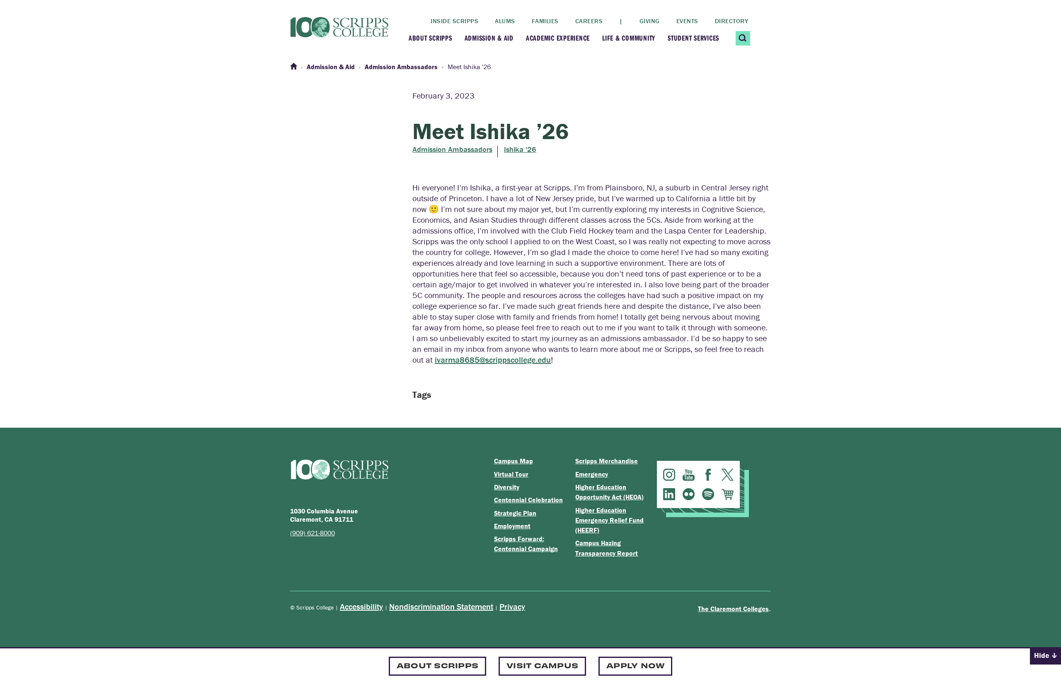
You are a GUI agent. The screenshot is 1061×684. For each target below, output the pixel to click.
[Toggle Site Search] (743, 38)
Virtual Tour (511, 474)
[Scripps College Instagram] (669, 474)
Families (545, 21)
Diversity (506, 487)
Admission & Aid (489, 38)
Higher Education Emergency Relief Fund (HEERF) (609, 520)
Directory (732, 21)
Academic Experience (558, 38)
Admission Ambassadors (452, 149)
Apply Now (635, 665)
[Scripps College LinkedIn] (669, 494)
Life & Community (628, 38)
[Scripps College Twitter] (727, 474)
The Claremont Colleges (733, 609)
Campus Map (513, 461)
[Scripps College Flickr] (688, 494)
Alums (505, 21)
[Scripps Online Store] (727, 494)
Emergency (591, 474)
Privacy (512, 606)
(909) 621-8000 (312, 533)
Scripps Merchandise (606, 461)
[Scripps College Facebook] (708, 474)
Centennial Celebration (528, 500)
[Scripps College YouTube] (688, 474)
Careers (589, 21)
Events (687, 21)
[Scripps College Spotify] (708, 494)
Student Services (693, 38)
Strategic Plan (515, 513)
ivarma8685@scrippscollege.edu (493, 359)
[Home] (293, 67)
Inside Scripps (454, 21)
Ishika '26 (520, 149)
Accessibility (361, 606)
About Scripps (430, 38)
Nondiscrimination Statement (441, 606)
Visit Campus (542, 665)
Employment (512, 526)
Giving (650, 21)
